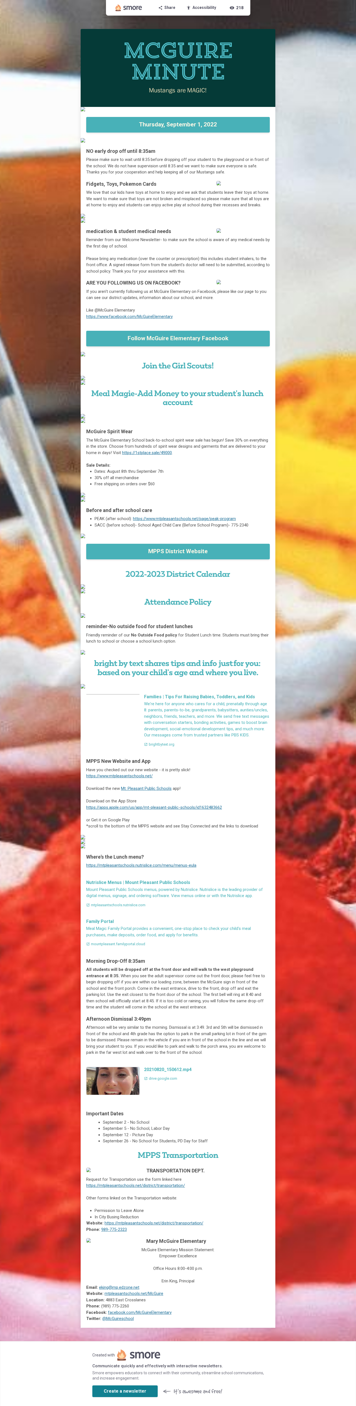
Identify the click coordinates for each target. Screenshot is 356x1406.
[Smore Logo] (129, 7)
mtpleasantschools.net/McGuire (134, 1293)
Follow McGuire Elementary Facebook (178, 338)
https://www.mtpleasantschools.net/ (119, 775)
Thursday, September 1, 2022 (178, 124)
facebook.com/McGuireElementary (140, 1312)
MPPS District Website (178, 551)
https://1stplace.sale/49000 (147, 452)
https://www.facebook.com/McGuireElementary (129, 316)
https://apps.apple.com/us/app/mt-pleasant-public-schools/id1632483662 (154, 807)
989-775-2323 (114, 1229)
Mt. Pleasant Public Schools (146, 788)
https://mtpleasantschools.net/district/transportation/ (135, 1185)
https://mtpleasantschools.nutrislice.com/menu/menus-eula (141, 865)
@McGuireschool (118, 1318)
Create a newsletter (125, 1391)
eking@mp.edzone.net (119, 1287)
